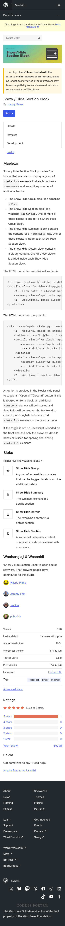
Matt (8, 854)
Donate (40, 831)
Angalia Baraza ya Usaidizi (19, 770)
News (6, 797)
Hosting (8, 802)
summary (55, 680)
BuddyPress (12, 865)
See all (58, 745)
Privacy (7, 808)
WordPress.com (14, 848)
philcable (15, 616)
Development (15, 143)
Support (8, 825)
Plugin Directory (12, 15)
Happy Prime (15, 104)
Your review (10, 745)
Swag (39, 837)
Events (38, 825)
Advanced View (13, 689)
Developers (10, 831)
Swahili (15, 880)
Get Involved (42, 819)
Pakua (9, 113)
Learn (6, 819)
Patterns (39, 808)
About (7, 791)
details (45, 680)
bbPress (10, 859)
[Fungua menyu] (59, 5)
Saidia (10, 152)
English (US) (55, 672)
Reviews (12, 134)
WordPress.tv (13, 837)
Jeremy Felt (17, 593)
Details (11, 126)
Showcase (40, 791)
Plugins (38, 802)
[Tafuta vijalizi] (38, 38)
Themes (39, 797)
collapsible (33, 680)
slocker (14, 605)
